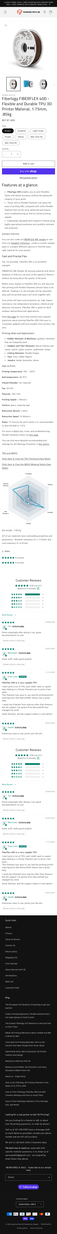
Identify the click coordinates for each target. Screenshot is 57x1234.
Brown (8, 131)
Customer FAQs (12, 988)
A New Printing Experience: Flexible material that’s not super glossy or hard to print (27, 1015)
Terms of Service (12, 939)
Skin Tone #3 (11, 143)
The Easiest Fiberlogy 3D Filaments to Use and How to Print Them (28, 1025)
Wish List (9, 982)
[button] (5, 12)
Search (8, 927)
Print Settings (11, 964)
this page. (34, 435)
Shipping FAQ (11, 958)
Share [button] (7, 551)
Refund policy (46, 1224)
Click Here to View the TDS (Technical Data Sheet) (26, 459)
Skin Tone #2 (37, 137)
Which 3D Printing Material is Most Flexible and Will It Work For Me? (28, 1034)
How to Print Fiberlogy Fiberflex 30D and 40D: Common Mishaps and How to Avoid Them (25, 1093)
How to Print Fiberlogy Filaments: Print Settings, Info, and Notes (26, 1103)
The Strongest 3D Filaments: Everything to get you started (27, 1006)
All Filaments (11, 976)
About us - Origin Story (15, 1076)
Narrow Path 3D (18, 1224)
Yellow (21, 137)
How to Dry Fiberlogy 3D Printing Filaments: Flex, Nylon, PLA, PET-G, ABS (27, 1084)
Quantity (5, 149)
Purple (8, 137)
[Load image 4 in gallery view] (43, 84)
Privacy (8, 933)
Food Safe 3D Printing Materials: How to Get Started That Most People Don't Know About (25, 1044)
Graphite (22, 131)
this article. (44, 444)
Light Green (38, 131)
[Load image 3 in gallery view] (28, 84)
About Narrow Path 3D (15, 970)
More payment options (28, 178)
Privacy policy (22, 1228)
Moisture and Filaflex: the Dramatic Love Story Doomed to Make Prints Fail (26, 1068)
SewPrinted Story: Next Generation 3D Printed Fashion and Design (25, 1053)
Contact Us (10, 945)
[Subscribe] (49, 1177)
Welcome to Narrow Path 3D (17, 1061)
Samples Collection (20, 243)
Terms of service (36, 1228)
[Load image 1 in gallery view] (13, 84)
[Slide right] (54, 85)
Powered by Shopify (31, 1224)
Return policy (11, 951)
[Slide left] (3, 85)
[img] (8, 622)
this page (11, 317)
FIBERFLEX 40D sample (35, 239)
